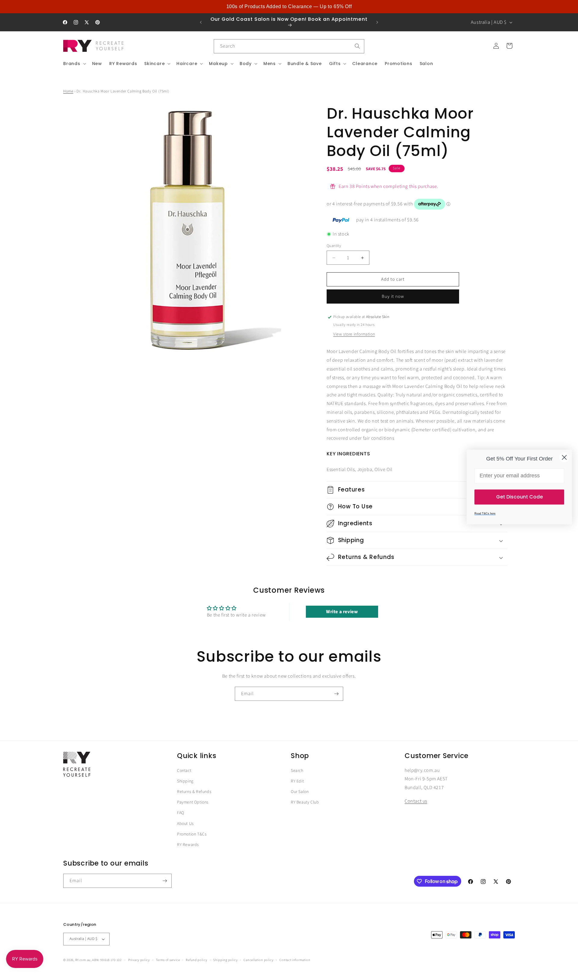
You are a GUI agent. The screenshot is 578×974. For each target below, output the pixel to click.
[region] (289, 6)
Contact (184, 771)
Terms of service (168, 960)
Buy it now (393, 296)
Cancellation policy (258, 960)
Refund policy (196, 960)
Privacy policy (139, 960)
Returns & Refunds (194, 792)
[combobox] (289, 46)
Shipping (185, 781)
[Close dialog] (564, 457)
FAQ (180, 813)
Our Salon (300, 792)
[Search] (357, 46)
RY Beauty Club (305, 802)
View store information (354, 334)
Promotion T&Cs (192, 834)
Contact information (294, 960)
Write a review (342, 611)
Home (68, 91)
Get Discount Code (519, 496)
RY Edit (297, 781)
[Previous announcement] (200, 22)
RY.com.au (83, 960)
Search (297, 771)
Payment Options (193, 802)
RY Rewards (188, 845)
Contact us (416, 801)
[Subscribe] (336, 694)
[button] (74, 63)
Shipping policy (225, 960)
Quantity (334, 245)
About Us (185, 824)
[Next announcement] (377, 22)
